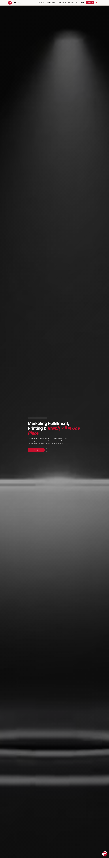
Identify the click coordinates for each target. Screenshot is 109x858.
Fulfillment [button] (40, 2)
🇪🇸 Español (98, 2)
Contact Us (90, 2)
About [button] (82, 2)
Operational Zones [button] (73, 2)
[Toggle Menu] (104, 853)
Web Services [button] (62, 2)
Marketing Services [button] (51, 2)
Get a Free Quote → (36, 450)
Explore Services (54, 450)
